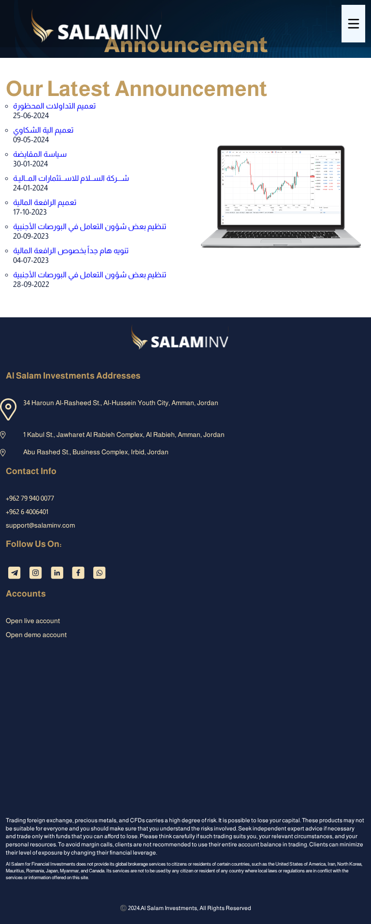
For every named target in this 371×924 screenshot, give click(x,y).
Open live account (33, 621)
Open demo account (36, 635)
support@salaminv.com (40, 525)
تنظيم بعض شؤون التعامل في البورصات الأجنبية (89, 226)
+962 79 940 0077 (30, 498)
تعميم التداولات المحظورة (54, 106)
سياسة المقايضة (40, 154)
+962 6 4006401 (27, 512)
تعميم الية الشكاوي (43, 130)
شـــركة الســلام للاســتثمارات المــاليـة (71, 178)
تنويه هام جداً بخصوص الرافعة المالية (70, 250)
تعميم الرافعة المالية (44, 202)
